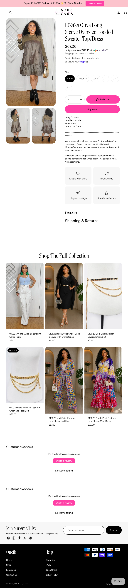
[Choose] (39, 324)
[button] (92, 50)
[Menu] (3, 12)
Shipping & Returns (81, 220)
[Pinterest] (30, 538)
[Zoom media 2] (18, 126)
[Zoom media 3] (44, 126)
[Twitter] (25, 538)
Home (9, 560)
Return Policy (51, 574)
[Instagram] (13, 538)
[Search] (10, 12)
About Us (50, 560)
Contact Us (11, 574)
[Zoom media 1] (31, 62)
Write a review (64, 460)
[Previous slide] (9, 296)
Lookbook (11, 569)
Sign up (113, 530)
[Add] (117, 324)
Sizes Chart (51, 569)
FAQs (48, 564)
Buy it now (92, 109)
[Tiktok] (19, 538)
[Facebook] (8, 538)
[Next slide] (40, 296)
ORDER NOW (95, 3)
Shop (8, 564)
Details (71, 213)
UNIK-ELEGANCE (21, 584)
